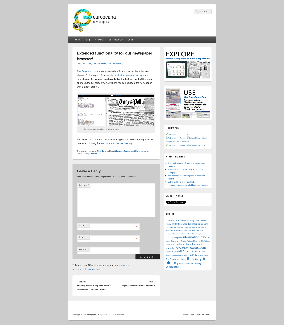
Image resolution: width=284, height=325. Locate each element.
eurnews (102, 63)
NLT (182, 251)
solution (186, 255)
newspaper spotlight (173, 251)
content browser (179, 223)
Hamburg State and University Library (192, 234)
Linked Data (170, 241)
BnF (177, 220)
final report (193, 230)
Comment (84, 185)
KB (208, 238)
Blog (88, 39)
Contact (131, 39)
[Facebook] (196, 307)
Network (99, 39)
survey (193, 254)
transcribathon (188, 263)
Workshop (173, 266)
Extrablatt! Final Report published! (182, 181)
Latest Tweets (174, 195)
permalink (92, 153)
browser (119, 151)
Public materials (115, 39)
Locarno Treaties (181, 241)
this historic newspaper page (129, 75)
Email (81, 237)
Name (81, 225)
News (103, 151)
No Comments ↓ (116, 63)
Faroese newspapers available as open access (188, 184)
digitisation (192, 223)
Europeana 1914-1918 (174, 227)
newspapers (197, 247)
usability (134, 151)
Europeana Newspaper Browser (177, 230)
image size (178, 238)
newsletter (170, 247)
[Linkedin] (209, 307)
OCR (186, 251)
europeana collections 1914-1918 (194, 227)
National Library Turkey (187, 244)
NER (200, 244)
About (77, 39)
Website (82, 249)
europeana (203, 223)
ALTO (168, 221)
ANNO (172, 221)
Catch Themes (205, 314)
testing (206, 255)
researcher (179, 255)
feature (127, 151)
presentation (194, 251)
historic (170, 237)
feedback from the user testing (116, 143)
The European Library (88, 71)
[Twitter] (202, 307)
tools (181, 263)
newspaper (182, 248)
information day (194, 236)
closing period (194, 221)
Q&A (173, 255)
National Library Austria (195, 241)
